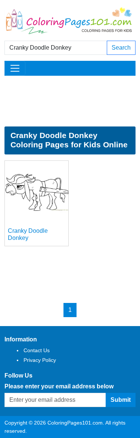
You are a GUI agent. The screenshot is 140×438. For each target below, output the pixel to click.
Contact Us (37, 350)
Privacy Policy (40, 360)
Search (121, 47)
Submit (121, 400)
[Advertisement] (70, 101)
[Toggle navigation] (14, 68)
